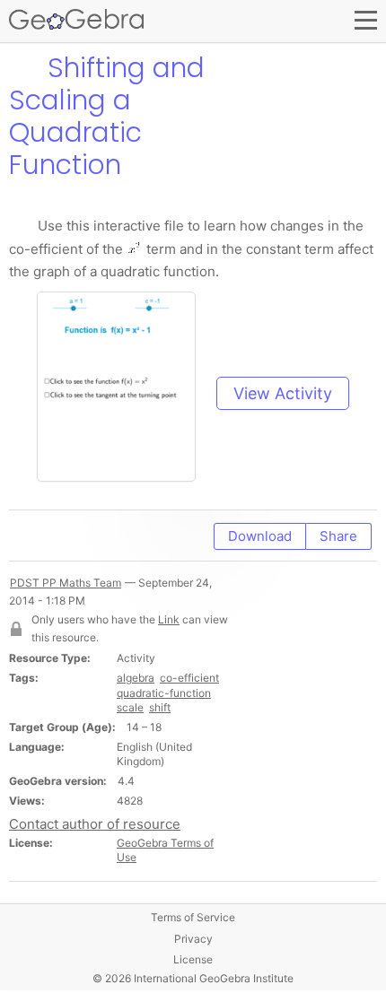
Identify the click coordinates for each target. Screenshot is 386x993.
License (193, 959)
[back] (24, 67)
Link (169, 619)
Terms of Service (193, 917)
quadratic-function (164, 693)
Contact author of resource (94, 823)
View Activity (282, 393)
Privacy (193, 938)
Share (338, 535)
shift (160, 707)
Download (260, 535)
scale (130, 707)
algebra (135, 677)
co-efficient (189, 677)
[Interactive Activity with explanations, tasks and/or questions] (124, 393)
